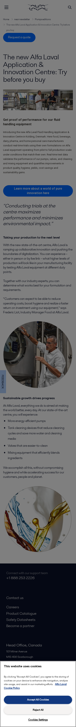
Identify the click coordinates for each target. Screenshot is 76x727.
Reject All (38, 710)
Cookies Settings (38, 720)
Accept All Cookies (38, 699)
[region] (38, 694)
